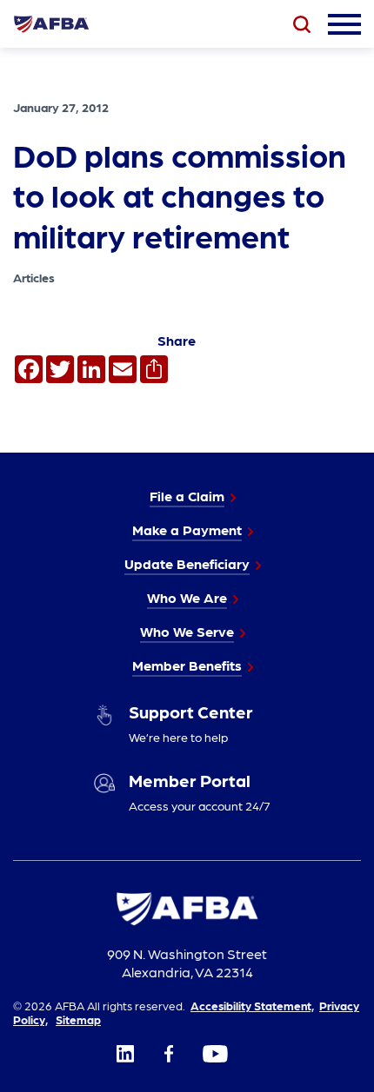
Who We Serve (187, 631)
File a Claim (187, 495)
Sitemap (78, 1019)
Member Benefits (187, 665)
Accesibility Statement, (252, 1005)
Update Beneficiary (187, 563)
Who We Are (187, 597)
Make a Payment (187, 529)
